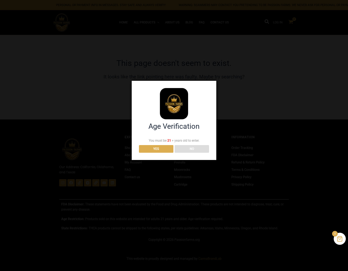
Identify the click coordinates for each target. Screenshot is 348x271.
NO (192, 149)
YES (156, 149)
